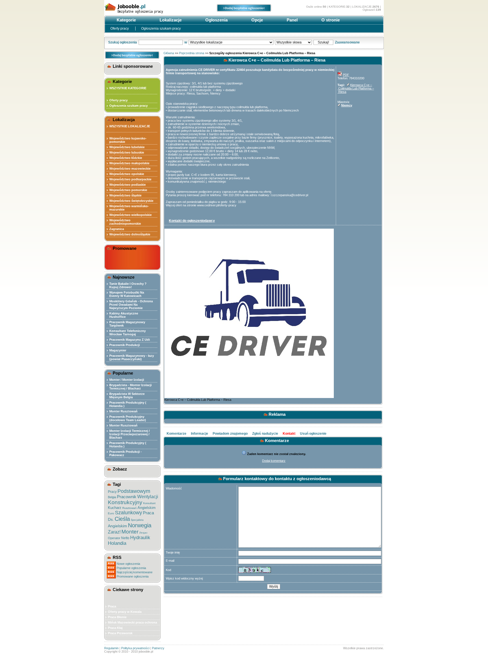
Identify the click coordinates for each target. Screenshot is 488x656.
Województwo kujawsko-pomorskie (128, 140)
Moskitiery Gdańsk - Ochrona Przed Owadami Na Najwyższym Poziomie (131, 304)
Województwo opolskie (126, 174)
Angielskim (147, 508)
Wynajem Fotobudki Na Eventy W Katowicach (126, 294)
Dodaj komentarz (274, 460)
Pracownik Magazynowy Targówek (127, 323)
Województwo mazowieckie (130, 168)
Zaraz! (114, 532)
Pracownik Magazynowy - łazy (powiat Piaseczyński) (131, 357)
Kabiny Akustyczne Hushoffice (123, 315)
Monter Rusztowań (123, 411)
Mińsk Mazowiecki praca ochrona (132, 622)
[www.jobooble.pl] (146, 14)
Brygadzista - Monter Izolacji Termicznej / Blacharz (130, 386)
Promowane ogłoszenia (133, 576)
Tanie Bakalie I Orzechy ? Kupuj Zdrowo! (128, 285)
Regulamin (111, 648)
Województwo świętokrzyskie (131, 200)
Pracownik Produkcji (124, 345)
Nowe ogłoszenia (128, 563)
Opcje (256, 20)
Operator (114, 538)
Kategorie (126, 20)
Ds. (111, 519)
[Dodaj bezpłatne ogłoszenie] (244, 10)
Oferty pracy (120, 28)
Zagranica (116, 229)
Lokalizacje (170, 20)
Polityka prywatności (135, 648)
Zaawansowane (347, 42)
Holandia (117, 543)
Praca (148, 512)
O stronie (330, 20)
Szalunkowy (128, 512)
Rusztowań (129, 508)
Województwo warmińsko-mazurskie (129, 207)
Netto (125, 538)
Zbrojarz (143, 533)
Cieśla (122, 519)
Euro (111, 513)
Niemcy (346, 105)
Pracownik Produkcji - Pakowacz (125, 453)
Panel (292, 20)
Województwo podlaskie (127, 184)
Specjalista (137, 520)
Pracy (112, 492)
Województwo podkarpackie (130, 179)
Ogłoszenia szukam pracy (161, 28)
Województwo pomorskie (128, 190)
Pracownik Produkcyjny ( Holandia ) (127, 404)
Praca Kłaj (115, 627)
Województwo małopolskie (129, 163)
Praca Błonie (117, 617)
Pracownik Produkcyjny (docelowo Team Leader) (127, 418)
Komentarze (176, 434)
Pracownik (126, 496)
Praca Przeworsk (120, 633)
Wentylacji (147, 496)
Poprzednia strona (191, 53)
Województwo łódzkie (125, 157)
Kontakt (289, 434)
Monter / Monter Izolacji (126, 379)
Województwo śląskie (125, 195)
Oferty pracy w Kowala (124, 611)
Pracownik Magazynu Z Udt (129, 339)
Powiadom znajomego (230, 434)
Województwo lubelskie (127, 147)
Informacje (199, 434)
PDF (346, 74)
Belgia (112, 497)
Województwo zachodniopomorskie (125, 221)
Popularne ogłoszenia (131, 568)
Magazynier (117, 350)
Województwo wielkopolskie (130, 215)
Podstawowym (133, 491)
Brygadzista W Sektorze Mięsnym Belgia (127, 395)
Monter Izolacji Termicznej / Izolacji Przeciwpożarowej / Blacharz (129, 434)
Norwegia (139, 525)
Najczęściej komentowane (134, 572)
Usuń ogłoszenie (313, 434)
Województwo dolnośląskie (129, 234)
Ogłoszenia (216, 20)
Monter (129, 532)
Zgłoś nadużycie (265, 434)
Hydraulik (140, 537)
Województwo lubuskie (126, 152)
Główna (169, 53)
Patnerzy (158, 648)
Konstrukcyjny (125, 502)
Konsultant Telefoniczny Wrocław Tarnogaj (127, 332)
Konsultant (149, 503)
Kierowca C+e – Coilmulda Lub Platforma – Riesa (355, 88)
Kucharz (114, 508)
